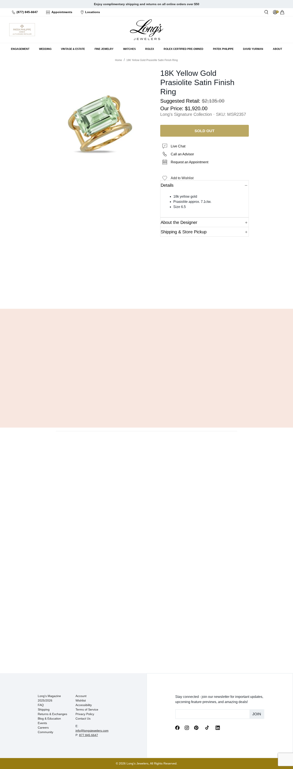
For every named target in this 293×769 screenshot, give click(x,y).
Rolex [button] (149, 48)
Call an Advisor (182, 154)
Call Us (115, 294)
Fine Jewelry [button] (104, 48)
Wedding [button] (45, 48)
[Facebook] (177, 727)
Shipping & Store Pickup (184, 231)
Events (42, 723)
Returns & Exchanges (52, 714)
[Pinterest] (196, 727)
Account (81, 696)
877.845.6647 (88, 735)
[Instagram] (187, 727)
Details (167, 185)
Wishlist (81, 700)
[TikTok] (207, 727)
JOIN (256, 714)
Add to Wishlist (182, 178)
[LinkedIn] (218, 727)
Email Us (146, 294)
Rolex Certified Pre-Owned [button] (183, 48)
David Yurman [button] (253, 48)
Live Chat (178, 146)
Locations (92, 12)
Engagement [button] (20, 48)
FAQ (41, 705)
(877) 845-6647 (27, 12)
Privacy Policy (85, 714)
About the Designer (179, 222)
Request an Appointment (189, 162)
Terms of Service (87, 709)
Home (118, 60)
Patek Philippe (223, 48)
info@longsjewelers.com (92, 730)
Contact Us (83, 718)
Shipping (44, 709)
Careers (43, 727)
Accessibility (84, 705)
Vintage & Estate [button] (73, 48)
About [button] (277, 48)
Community (45, 732)
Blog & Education (49, 718)
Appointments (61, 12)
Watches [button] (129, 48)
